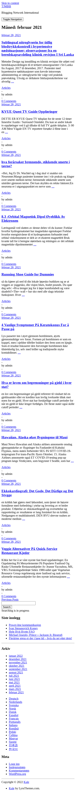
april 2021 (15, 685)
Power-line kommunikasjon (25, 625)
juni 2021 (14, 679)
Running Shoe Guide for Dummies (27, 274)
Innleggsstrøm (17, 767)
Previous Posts (9, 599)
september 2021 (18, 669)
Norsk (12, 708)
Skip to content (10, 3)
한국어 (13, 749)
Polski (12, 731)
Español (13, 715)
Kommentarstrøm (19, 770)
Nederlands (15, 701)
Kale (26, 782)
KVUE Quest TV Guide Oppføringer (29, 111)
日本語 (13, 745)
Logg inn (14, 764)
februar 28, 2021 (11, 35)
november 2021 (18, 662)
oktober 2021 (16, 665)
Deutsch (13, 698)
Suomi (12, 741)
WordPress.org (17, 773)
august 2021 (16, 672)
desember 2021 (18, 659)
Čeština (13, 735)
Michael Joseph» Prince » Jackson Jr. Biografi (35, 635)
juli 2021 (14, 675)
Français (14, 718)
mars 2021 (15, 689)
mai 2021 (14, 682)
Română (14, 728)
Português (14, 721)
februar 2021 (16, 692)
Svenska (14, 705)
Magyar (13, 738)
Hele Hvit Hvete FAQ (22, 631)
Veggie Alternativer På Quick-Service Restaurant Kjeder (29, 551)
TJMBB (6, 6)
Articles (6, 87)
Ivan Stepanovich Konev (23, 628)
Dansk (12, 711)
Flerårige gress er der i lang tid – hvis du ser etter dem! (40, 638)
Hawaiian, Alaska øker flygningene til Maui (34, 437)
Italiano (13, 725)
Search (7, 607)
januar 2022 (16, 655)
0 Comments (8, 101)
